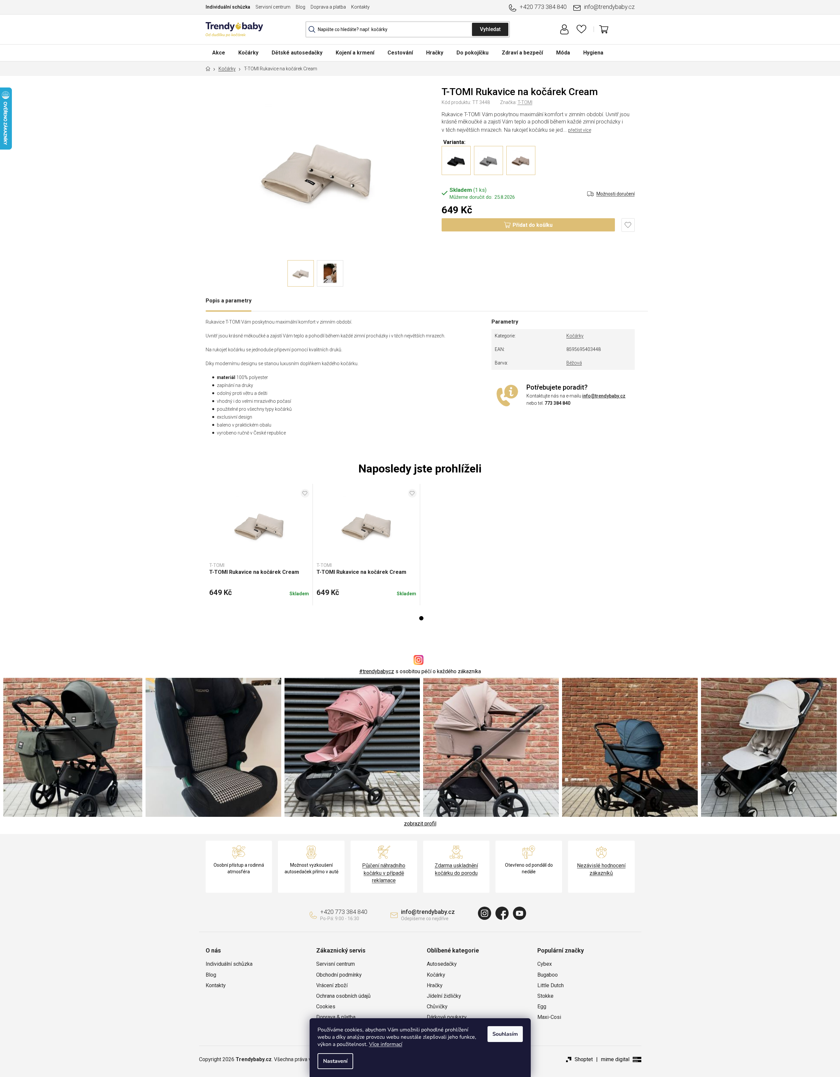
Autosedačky (442, 964)
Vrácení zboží (332, 985)
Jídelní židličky (444, 996)
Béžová (574, 362)
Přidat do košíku (533, 225)
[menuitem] (219, 53)
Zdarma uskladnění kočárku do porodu (456, 869)
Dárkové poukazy (447, 1017)
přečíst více (579, 130)
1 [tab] (421, 618)
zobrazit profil (420, 823)
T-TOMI (525, 102)
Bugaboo (547, 975)
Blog (300, 7)
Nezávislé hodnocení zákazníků (601, 869)
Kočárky (575, 335)
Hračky (435, 985)
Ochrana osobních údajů (343, 996)
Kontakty (360, 7)
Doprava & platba (335, 1017)
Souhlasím (505, 1034)
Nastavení (335, 1061)
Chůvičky (437, 1006)
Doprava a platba (328, 7)
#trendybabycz (376, 671)
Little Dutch (550, 985)
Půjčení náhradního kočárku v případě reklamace (383, 872)
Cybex (544, 964)
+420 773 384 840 (543, 6)
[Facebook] (502, 913)
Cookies (325, 1006)
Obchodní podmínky (339, 975)
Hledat (490, 29)
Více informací (385, 1044)
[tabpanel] (259, 545)
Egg (541, 1006)
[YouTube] (519, 913)
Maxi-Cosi (549, 1017)
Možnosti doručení (615, 193)
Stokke (545, 996)
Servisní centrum (272, 7)
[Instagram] (484, 913)
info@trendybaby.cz (609, 6)
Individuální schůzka (228, 7)
